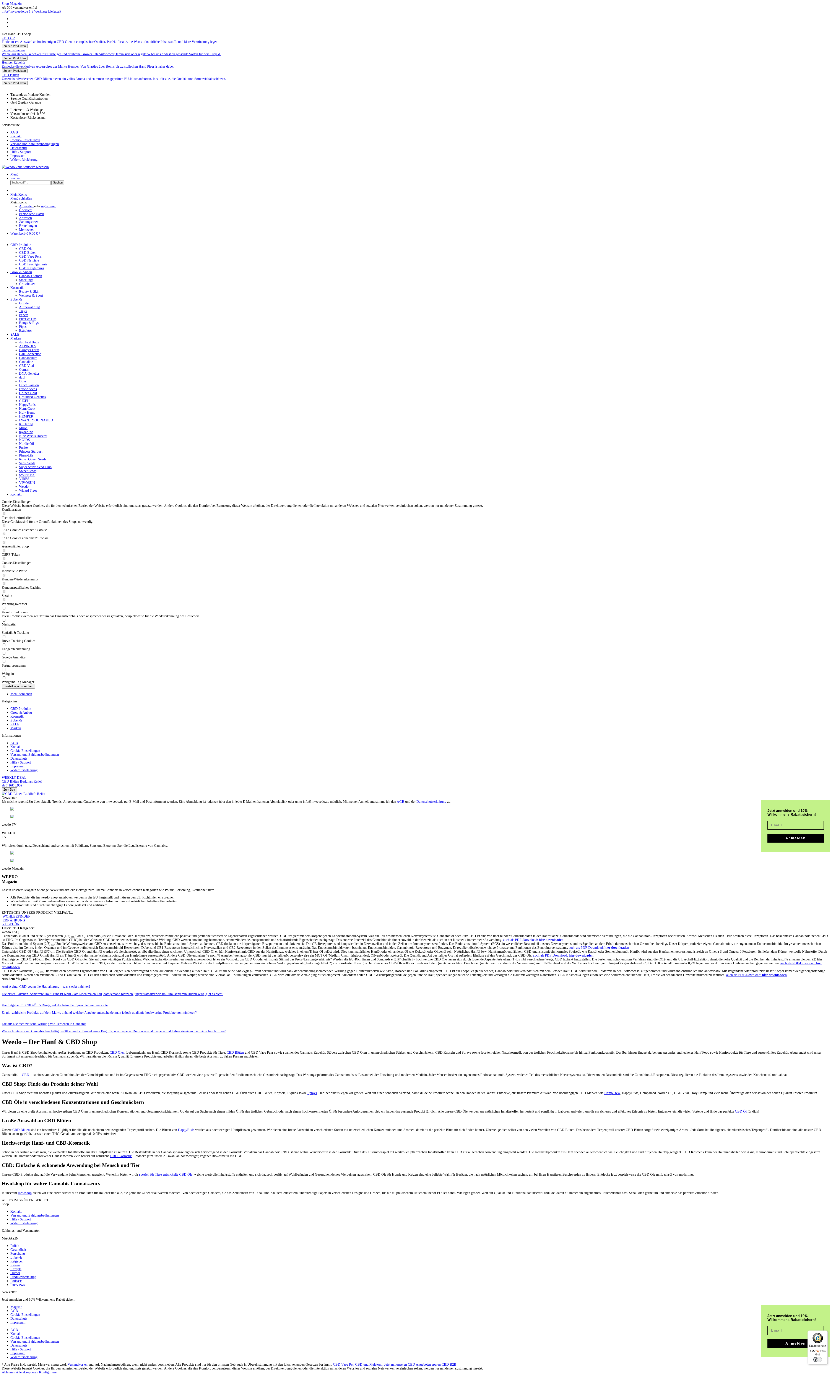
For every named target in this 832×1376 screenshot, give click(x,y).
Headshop (25, 1193)
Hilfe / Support (20, 152)
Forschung (17, 1253)
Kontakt (15, 136)
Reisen (15, 1265)
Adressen (25, 218)
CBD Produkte (20, 708)
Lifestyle (16, 1257)
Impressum (17, 156)
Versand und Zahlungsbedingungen (34, 144)
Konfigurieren (48, 1372)
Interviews (17, 1285)
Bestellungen (28, 225)
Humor (15, 1273)
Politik (14, 1246)
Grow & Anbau (21, 712)
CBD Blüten (235, 1052)
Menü (14, 174)
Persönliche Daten (31, 214)
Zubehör (16, 720)
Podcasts (16, 1281)
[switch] (817, 1359)
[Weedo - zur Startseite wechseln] (25, 167)
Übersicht (25, 210)
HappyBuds (186, 1130)
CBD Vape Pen (343, 1364)
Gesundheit (18, 1249)
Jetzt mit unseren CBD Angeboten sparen (412, 1364)
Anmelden (26, 206)
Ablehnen (9, 1372)
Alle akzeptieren (27, 1372)
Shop (5, 3)
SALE (14, 724)
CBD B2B (449, 1364)
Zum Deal (9, 789)
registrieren (48, 206)
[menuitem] (420, 132)
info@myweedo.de (15, 11)
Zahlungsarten (29, 222)
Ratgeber (16, 1261)
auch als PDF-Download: (533, 940)
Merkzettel (26, 229)
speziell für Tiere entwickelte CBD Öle (165, 1174)
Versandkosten (78, 1364)
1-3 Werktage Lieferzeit (45, 11)
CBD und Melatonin (369, 1364)
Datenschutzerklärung (431, 801)
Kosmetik (17, 716)
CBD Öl (741, 1111)
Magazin (16, 3)
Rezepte (15, 1269)
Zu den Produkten (14, 46)
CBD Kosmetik (121, 1156)
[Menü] (825, 1333)
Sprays (312, 1093)
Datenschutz (18, 148)
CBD (25, 1075)
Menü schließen (21, 198)
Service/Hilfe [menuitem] (30, 142)
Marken (15, 728)
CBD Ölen (117, 1052)
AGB (14, 132)
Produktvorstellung (23, 1277)
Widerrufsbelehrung (23, 159)
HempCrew (612, 1093)
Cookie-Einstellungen (25, 140)
